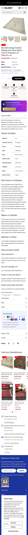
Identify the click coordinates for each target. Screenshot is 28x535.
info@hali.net (9, 449)
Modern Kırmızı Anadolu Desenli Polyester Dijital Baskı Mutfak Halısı (7, 403)
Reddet (13, 527)
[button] (2, 3)
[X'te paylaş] (13, 343)
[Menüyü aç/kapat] (2, 8)
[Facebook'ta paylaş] (9, 343)
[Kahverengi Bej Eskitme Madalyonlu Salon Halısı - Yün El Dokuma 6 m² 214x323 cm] (20, 363)
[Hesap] (23, 8)
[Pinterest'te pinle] (18, 343)
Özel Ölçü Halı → (17, 295)
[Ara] (25, 12)
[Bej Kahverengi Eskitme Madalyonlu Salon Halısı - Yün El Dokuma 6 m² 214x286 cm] (7, 363)
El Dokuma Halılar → (7, 295)
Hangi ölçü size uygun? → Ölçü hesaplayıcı (11, 70)
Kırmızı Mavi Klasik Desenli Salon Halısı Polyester (19, 403)
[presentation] (2, 396)
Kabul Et (13, 523)
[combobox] (14, 12)
